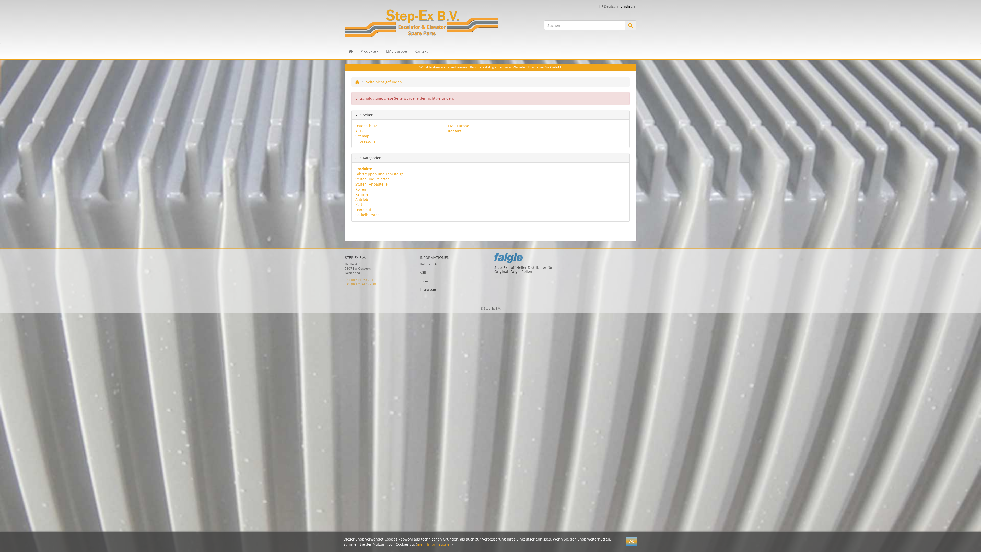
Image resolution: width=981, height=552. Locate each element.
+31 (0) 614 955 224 (359, 280)
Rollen (360, 189)
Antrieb (361, 199)
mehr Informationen (434, 544)
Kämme (361, 194)
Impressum (365, 141)
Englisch (628, 6)
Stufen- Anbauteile (371, 184)
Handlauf (363, 209)
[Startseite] (357, 81)
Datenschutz (366, 125)
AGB (359, 131)
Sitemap (362, 136)
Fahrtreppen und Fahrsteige (379, 173)
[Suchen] (630, 25)
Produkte (368, 51)
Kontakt (421, 51)
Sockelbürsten (367, 214)
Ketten (361, 204)
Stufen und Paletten (372, 179)
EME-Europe (396, 51)
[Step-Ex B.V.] (440, 24)
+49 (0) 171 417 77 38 (360, 284)
